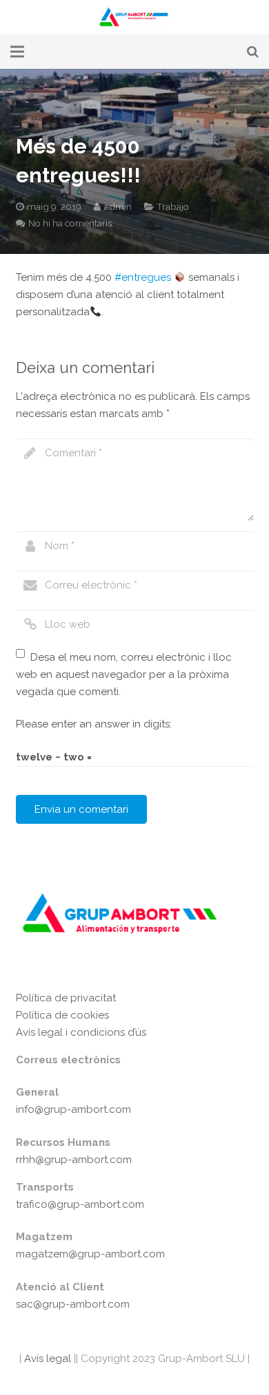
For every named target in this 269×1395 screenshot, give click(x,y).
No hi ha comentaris (70, 222)
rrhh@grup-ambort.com (74, 1159)
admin (118, 206)
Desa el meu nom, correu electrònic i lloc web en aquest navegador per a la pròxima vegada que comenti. (124, 674)
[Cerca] (253, 51)
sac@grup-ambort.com (73, 1304)
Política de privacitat (66, 998)
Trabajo (173, 206)
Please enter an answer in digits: (94, 724)
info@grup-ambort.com (73, 1109)
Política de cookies (62, 1015)
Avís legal (46, 1358)
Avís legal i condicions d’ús (81, 1032)
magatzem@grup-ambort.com (90, 1254)
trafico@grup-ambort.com (80, 1204)
